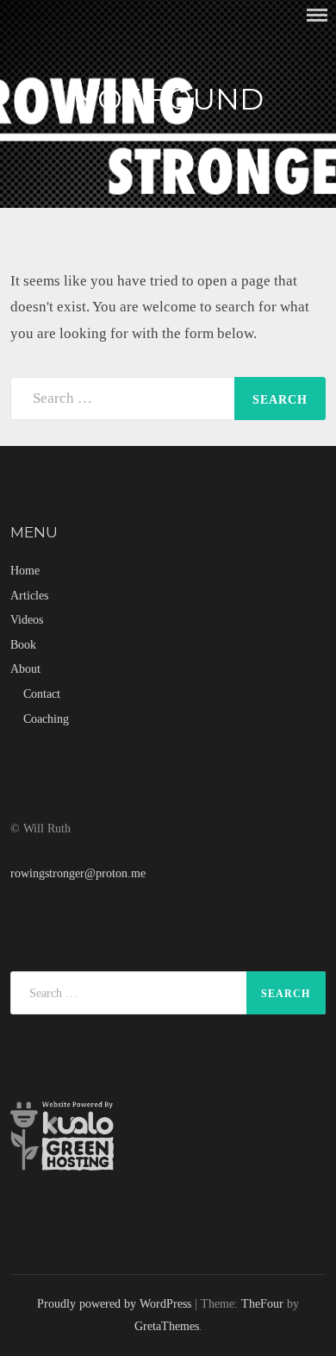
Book (23, 644)
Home (25, 570)
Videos (26, 619)
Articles (29, 595)
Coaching (46, 718)
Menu (317, 15)
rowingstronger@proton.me (78, 873)
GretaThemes (166, 1326)
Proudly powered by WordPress (114, 1303)
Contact (41, 693)
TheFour (262, 1303)
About (25, 668)
